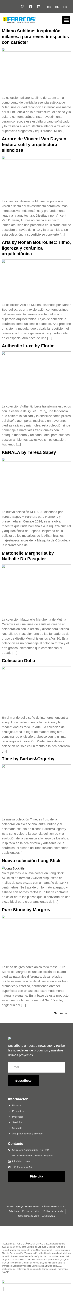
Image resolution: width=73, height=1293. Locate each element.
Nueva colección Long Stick (31, 860)
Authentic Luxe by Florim (28, 345)
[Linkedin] (38, 6)
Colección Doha (18, 660)
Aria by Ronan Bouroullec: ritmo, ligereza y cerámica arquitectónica (36, 248)
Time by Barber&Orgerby (28, 758)
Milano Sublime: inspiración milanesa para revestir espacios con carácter (35, 36)
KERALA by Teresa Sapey (29, 452)
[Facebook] (30, 6)
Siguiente (62, 1013)
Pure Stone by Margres (26, 909)
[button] (66, 20)
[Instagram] (22, 6)
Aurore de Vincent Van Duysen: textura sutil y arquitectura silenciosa (35, 144)
